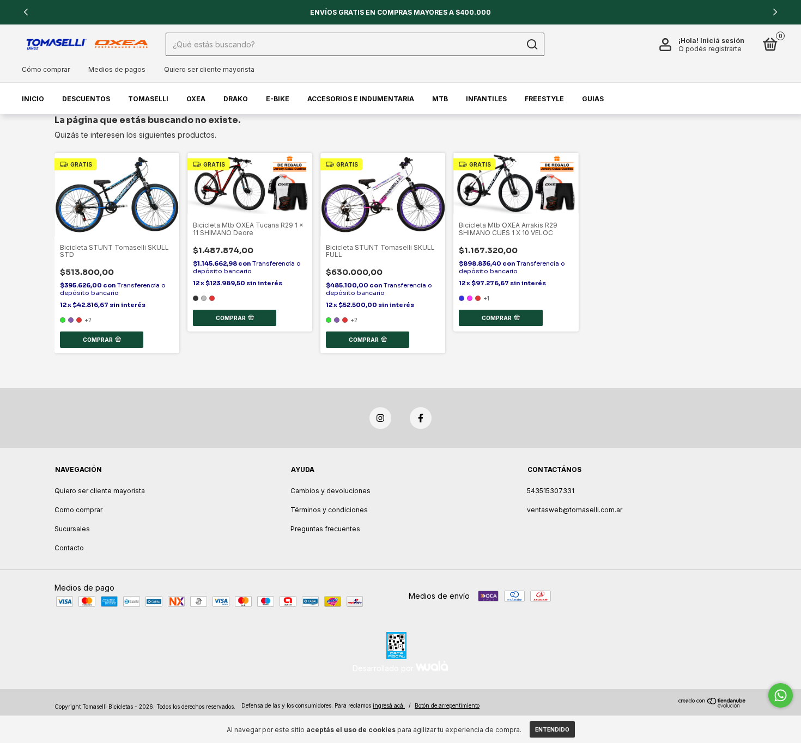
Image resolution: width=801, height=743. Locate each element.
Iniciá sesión (722, 40)
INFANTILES (486, 99)
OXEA (195, 99)
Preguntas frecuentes (325, 529)
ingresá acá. (389, 705)
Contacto (69, 548)
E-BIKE (277, 99)
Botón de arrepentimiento (447, 705)
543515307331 (550, 491)
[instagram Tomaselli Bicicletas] (380, 418)
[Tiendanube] (712, 704)
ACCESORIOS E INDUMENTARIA (360, 99)
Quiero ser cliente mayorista (209, 69)
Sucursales (72, 529)
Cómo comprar (46, 69)
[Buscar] (532, 44)
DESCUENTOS (86, 99)
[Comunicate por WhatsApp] (780, 695)
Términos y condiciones (329, 510)
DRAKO (235, 99)
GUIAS (593, 99)
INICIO (33, 99)
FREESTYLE (544, 99)
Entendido (552, 729)
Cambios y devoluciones (330, 491)
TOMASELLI (148, 99)
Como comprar (78, 510)
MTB (440, 99)
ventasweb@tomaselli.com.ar (574, 510)
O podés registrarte (710, 49)
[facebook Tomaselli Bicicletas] (421, 418)
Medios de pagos (116, 69)
